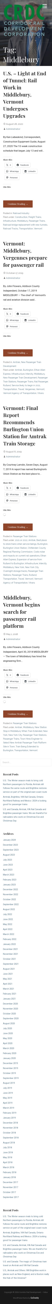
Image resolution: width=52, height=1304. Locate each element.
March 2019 (8, 1108)
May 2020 (7, 1038)
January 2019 (9, 1118)
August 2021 (9, 969)
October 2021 (9, 959)
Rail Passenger (41, 381)
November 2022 (10, 894)
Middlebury (22, 221)
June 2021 (8, 974)
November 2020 (10, 1009)
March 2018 (8, 1167)
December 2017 (10, 1182)
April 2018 (7, 1162)
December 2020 (10, 1004)
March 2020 (8, 1048)
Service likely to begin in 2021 (26, 385)
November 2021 (10, 954)
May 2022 (7, 924)
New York (19, 567)
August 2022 (9, 909)
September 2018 (11, 1138)
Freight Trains (34, 217)
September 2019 (11, 1078)
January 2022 (9, 944)
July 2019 (7, 1088)
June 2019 (8, 1093)
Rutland (7, 385)
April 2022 (7, 929)
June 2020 (8, 1033)
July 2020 (7, 1028)
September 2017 (11, 1197)
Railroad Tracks (10, 228)
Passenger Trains (37, 221)
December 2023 (10, 845)
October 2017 (9, 1192)
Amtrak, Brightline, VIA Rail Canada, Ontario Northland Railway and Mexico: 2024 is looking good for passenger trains (24, 801)
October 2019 (9, 1073)
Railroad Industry (21, 213)
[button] (44, 6)
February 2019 (9, 1113)
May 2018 (7, 1157)
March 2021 (8, 989)
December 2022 (10, 889)
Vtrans (40, 393)
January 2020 (9, 1058)
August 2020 (9, 1023)
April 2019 (7, 1103)
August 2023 (9, 855)
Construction (21, 217)
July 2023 (7, 860)
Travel (21, 389)
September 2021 (11, 964)
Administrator (13, 129)
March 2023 (8, 875)
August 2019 (9, 1083)
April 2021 (7, 984)
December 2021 (10, 949)
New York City (32, 567)
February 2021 (9, 994)
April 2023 (7, 870)
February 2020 (9, 1053)
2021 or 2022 (21, 540)
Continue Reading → (18, 203)
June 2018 (8, 1152)
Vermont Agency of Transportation (19, 393)
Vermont (38, 228)
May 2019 (7, 1098)
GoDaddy (35, 1298)
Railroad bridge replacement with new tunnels (25, 225)
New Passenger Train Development (20, 377)
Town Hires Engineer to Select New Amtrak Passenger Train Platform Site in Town (24, 742)
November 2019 (10, 1068)
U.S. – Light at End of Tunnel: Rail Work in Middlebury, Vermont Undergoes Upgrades (24, 94)
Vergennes (30, 389)
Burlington (28, 370)
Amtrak (16, 362)
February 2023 (9, 879)
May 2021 (7, 979)
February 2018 (9, 1172)
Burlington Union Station (15, 548)
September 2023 (11, 850)
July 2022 (7, 914)
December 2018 (10, 1123)
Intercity (29, 374)
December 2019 (10, 1063)
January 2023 (9, 884)
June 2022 (8, 919)
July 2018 (7, 1147)
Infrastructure (9, 221)
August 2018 (9, 1142)
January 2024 (9, 840)
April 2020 (7, 1043)
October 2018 (9, 1133)
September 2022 (11, 904)
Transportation (26, 228)
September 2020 (11, 1018)
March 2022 (8, 934)
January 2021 (9, 999)
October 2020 (9, 1013)
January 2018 (9, 1177)
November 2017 (10, 1187)
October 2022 (9, 899)
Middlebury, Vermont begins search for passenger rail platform (21, 611)
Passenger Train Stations (24, 536)
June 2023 (8, 865)
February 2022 (9, 939)
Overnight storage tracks (15, 571)
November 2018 (10, 1128)
